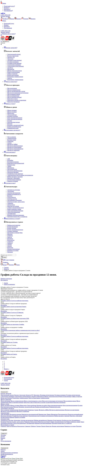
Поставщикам (8, 10)
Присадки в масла (12, 98)
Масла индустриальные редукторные (17, 92)
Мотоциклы (10, 69)
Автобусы (10, 67)
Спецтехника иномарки (14, 64)
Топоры (9, 244)
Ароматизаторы (11, 138)
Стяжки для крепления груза (15, 207)
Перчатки (10, 252)
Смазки (9, 143)
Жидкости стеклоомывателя (15, 148)
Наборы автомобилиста (14, 194)
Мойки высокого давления (14, 176)
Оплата (3, 436)
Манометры (10, 167)
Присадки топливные (13, 101)
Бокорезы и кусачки (13, 250)
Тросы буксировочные (13, 212)
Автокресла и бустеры (13, 190)
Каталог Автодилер (12, 56)
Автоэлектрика (5, 413)
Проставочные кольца (13, 122)
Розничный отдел (9, 6)
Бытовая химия (11, 140)
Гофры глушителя (12, 73)
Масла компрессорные (13, 94)
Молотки (9, 234)
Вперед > (6, 369)
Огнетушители (11, 197)
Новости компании (9, 284)
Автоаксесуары (5, 419)
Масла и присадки (6, 399)
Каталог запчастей (6, 393)
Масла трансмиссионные (14, 97)
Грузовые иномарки (13, 61)
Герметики (10, 141)
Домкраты (10, 203)
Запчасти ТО (11, 57)
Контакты (7, 9)
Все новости (4, 280)
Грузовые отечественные (14, 63)
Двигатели (10, 59)
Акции (6, 283)
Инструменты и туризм (7, 424)
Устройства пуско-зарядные (15, 173)
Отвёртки (10, 235)
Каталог (18, 18)
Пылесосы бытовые (13, 172)
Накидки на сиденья (13, 206)
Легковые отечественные (14, 60)
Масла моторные (12, 88)
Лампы (9, 166)
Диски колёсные (12, 114)
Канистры (10, 247)
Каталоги (3, 392)
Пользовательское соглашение (9, 452)
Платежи (25, 18)
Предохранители (12, 169)
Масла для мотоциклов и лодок (16, 91)
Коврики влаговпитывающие (15, 215)
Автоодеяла (10, 191)
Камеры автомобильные (14, 126)
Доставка (3, 435)
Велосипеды (10, 240)
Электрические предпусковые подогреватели (20, 175)
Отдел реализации (6, 441)
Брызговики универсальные (15, 79)
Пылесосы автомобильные (14, 170)
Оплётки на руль (12, 198)
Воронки (9, 196)
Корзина (33, 18)
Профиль (5, 18)
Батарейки (10, 160)
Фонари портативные (13, 249)
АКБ (8, 159)
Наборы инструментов (13, 225)
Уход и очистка (11, 137)
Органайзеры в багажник (14, 200)
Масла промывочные (13, 95)
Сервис (3, 433)
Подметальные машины (14, 179)
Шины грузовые (12, 112)
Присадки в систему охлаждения (16, 100)
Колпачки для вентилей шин (15, 125)
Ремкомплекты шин (13, 128)
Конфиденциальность (7, 454)
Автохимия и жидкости (7, 408)
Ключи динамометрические (15, 229)
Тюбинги (10, 243)
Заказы (12, 18)
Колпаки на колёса (12, 116)
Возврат (6, 7)
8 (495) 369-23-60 (5, 15)
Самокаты (10, 241)
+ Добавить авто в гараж (8, 33)
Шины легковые (12, 110)
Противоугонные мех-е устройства (17, 216)
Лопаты (9, 246)
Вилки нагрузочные (13, 75)
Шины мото (10, 113)
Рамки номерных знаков (14, 209)
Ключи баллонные (12, 226)
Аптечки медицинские (13, 193)
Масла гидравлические (13, 90)
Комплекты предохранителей (15, 163)
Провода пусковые (12, 181)
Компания (4, 448)
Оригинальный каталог (14, 54)
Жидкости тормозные (13, 150)
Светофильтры (11, 213)
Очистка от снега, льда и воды (16, 201)
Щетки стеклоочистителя (14, 70)
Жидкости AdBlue (12, 144)
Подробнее (4, 305)
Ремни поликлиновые (13, 72)
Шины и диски (5, 404)
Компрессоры (11, 165)
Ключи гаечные (11, 228)
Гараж (18, 264)
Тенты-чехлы (11, 204)
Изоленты (10, 238)
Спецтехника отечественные (15, 66)
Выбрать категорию (6, 278)
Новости (3, 449)
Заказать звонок (5, 16)
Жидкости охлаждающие (14, 147)
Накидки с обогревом (13, 178)
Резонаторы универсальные (15, 76)
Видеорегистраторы (13, 162)
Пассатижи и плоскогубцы (14, 232)
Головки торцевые (12, 231)
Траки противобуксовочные (15, 210)
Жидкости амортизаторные (15, 145)
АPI (2, 439)
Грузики (9, 120)
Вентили (9, 123)
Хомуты (9, 78)
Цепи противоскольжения (14, 117)
